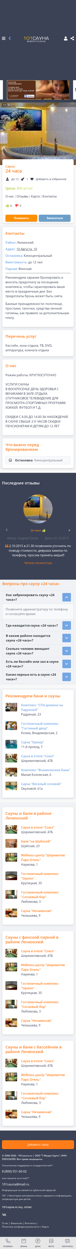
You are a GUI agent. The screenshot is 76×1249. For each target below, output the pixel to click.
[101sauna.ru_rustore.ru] (38, 90)
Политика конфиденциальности (21, 1226)
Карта (35, 196)
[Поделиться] (72, 38)
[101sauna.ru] (36, 39)
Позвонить (21, 218)
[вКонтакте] (4, 1215)
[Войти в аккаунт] (64, 38)
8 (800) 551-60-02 (14, 1171)
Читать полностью (38, 563)
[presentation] (69, 529)
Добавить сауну (38, 1144)
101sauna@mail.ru (15, 1184)
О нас (9, 196)
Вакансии (16, 1223)
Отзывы (22, 196)
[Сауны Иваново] (9, 38)
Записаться (55, 218)
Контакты (49, 196)
